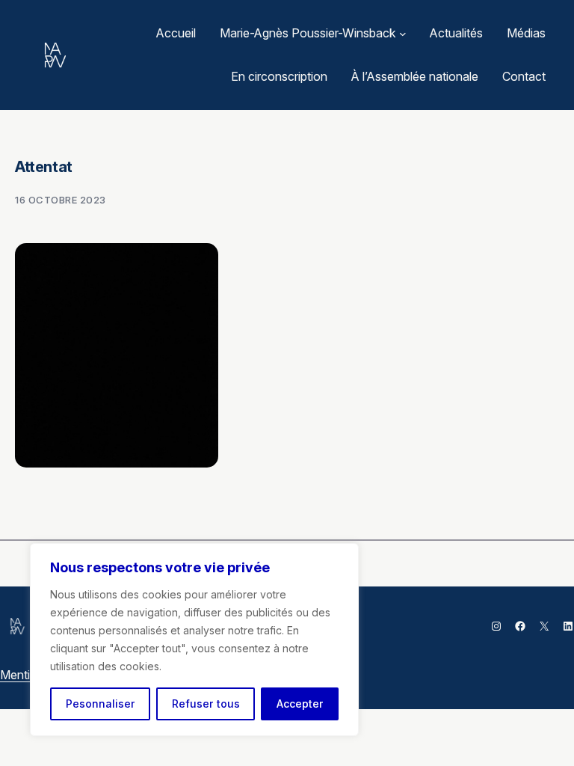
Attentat (43, 167)
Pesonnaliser (100, 703)
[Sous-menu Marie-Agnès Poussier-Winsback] (403, 33)
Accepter (300, 703)
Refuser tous (206, 703)
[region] (194, 639)
